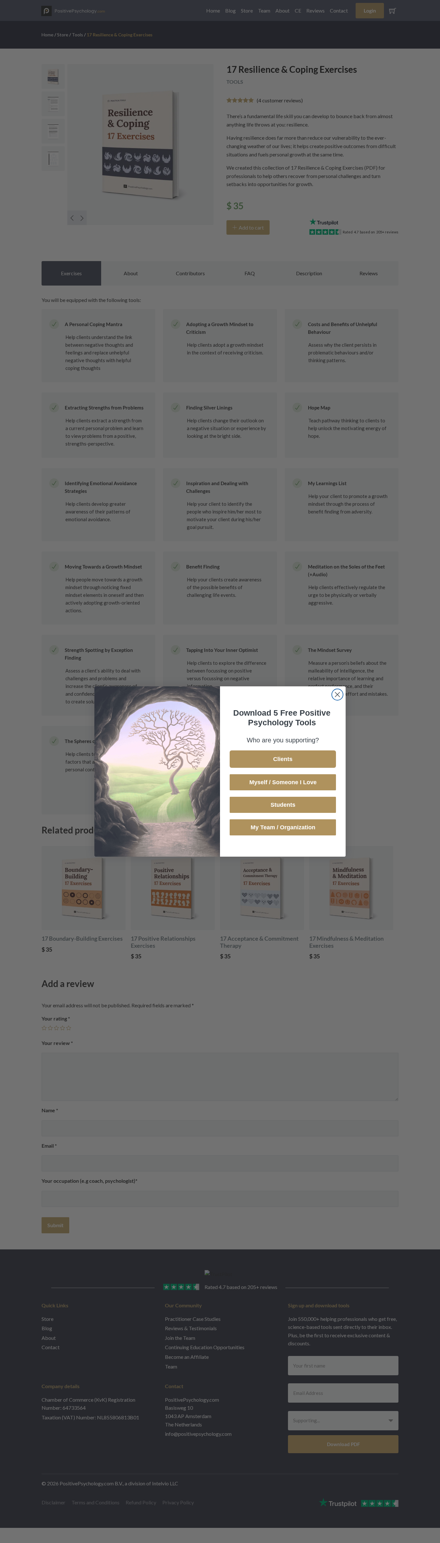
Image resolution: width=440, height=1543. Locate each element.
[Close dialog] (337, 694)
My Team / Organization (283, 827)
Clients (282, 759)
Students (283, 805)
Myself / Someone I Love (283, 782)
